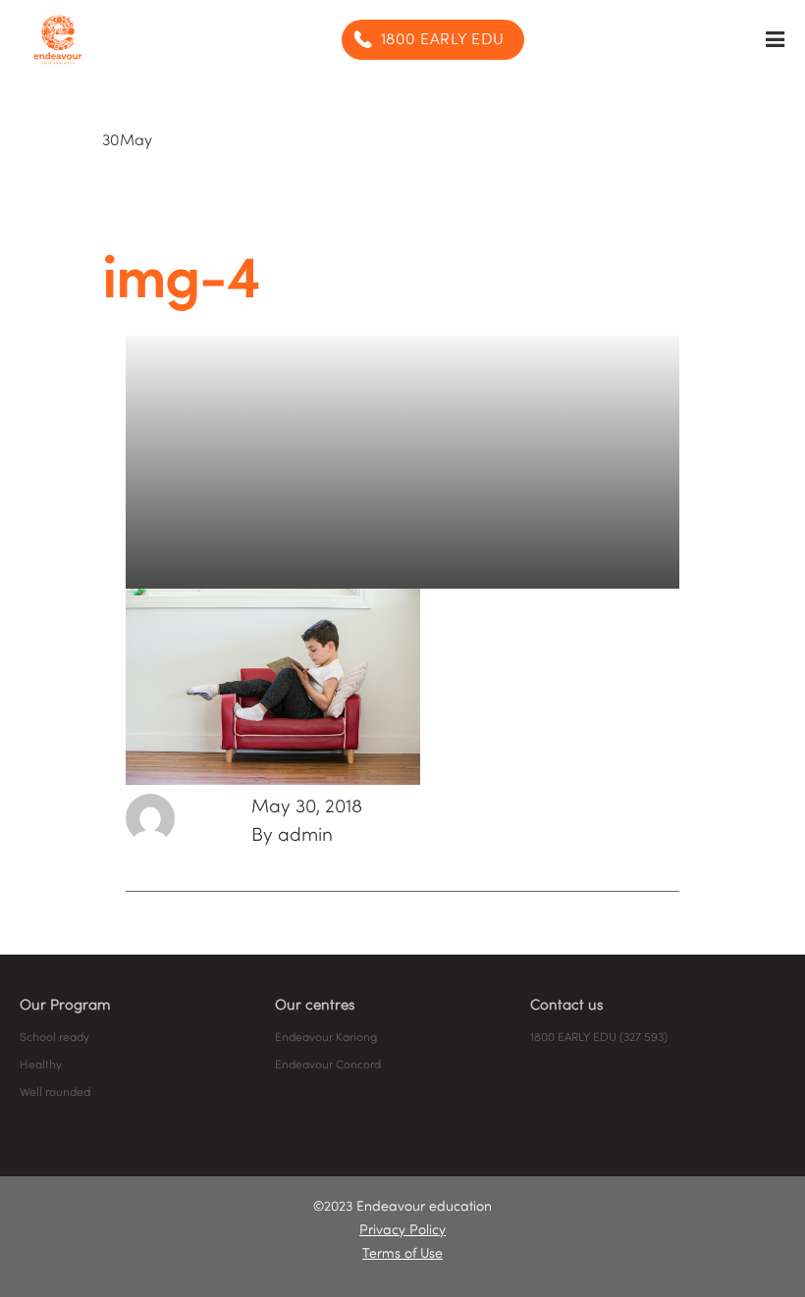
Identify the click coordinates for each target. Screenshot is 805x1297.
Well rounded (55, 1093)
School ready (54, 1038)
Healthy (41, 1065)
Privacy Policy (402, 1230)
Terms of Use (402, 1254)
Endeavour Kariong (326, 1038)
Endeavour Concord (328, 1065)
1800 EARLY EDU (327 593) (599, 1038)
